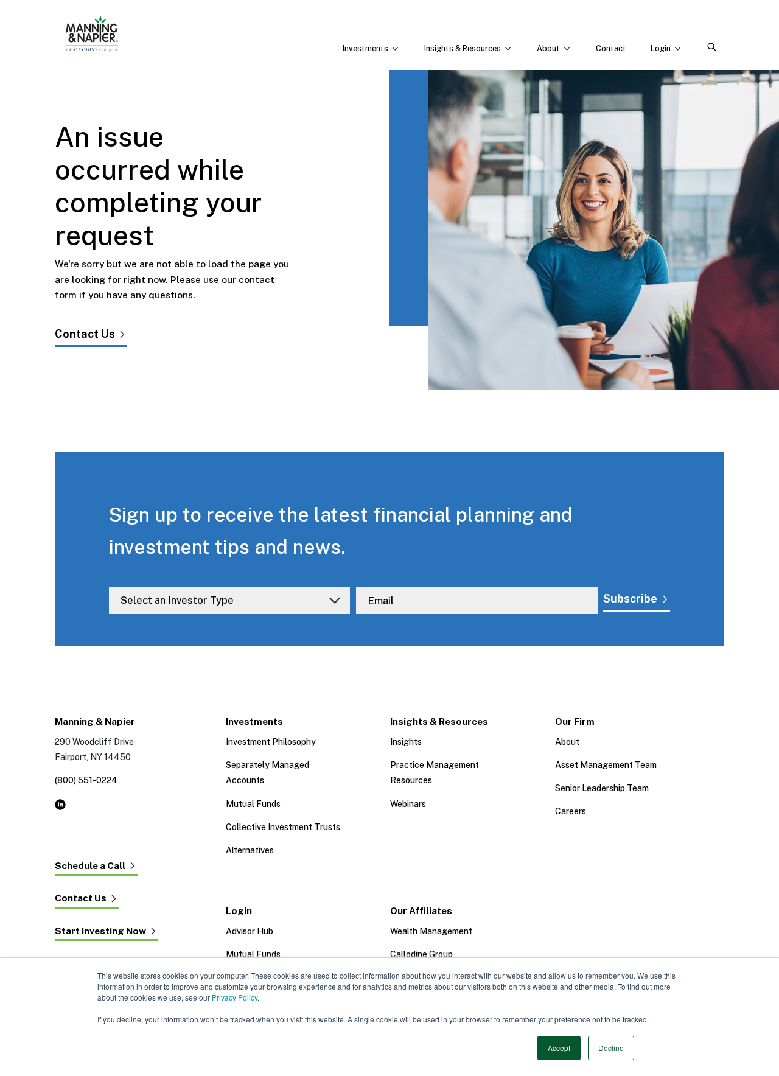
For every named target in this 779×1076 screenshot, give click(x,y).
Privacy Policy (234, 997)
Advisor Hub (249, 931)
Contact (611, 48)
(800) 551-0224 (86, 780)
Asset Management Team (606, 765)
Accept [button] (559, 1048)
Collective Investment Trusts (283, 827)
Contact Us (85, 333)
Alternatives (250, 850)
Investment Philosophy (271, 742)
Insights (406, 742)
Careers (570, 811)
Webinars (408, 804)
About (567, 742)
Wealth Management (431, 931)
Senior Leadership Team (602, 788)
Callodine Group (421, 954)
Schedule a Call (90, 866)
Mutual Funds (253, 804)
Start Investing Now (100, 931)
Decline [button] (611, 1048)
